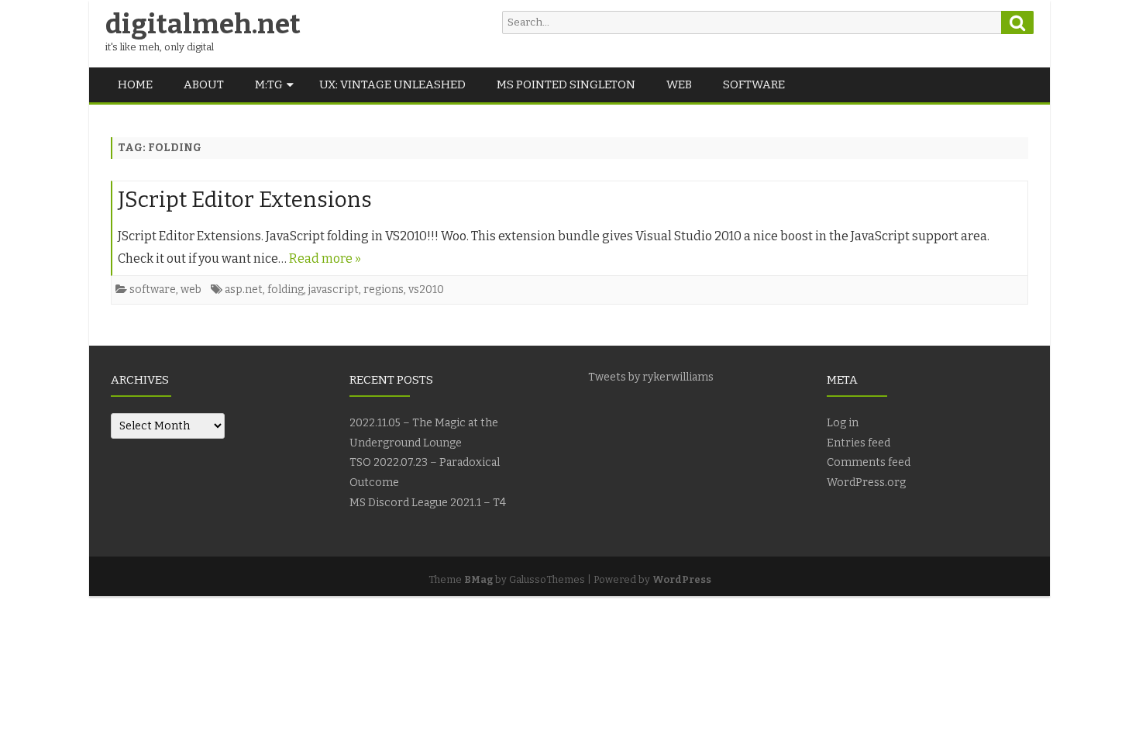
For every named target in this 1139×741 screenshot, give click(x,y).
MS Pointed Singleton (566, 84)
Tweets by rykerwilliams (651, 377)
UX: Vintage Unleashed (392, 84)
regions (383, 289)
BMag (478, 579)
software (754, 84)
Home (135, 84)
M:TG (269, 84)
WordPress (681, 579)
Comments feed (868, 462)
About (204, 84)
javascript (333, 289)
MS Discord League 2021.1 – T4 (427, 502)
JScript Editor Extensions (245, 199)
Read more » (325, 258)
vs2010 (426, 289)
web (679, 84)
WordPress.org (866, 482)
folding (285, 289)
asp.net (244, 289)
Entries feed (858, 443)
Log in (843, 422)
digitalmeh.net (203, 24)
